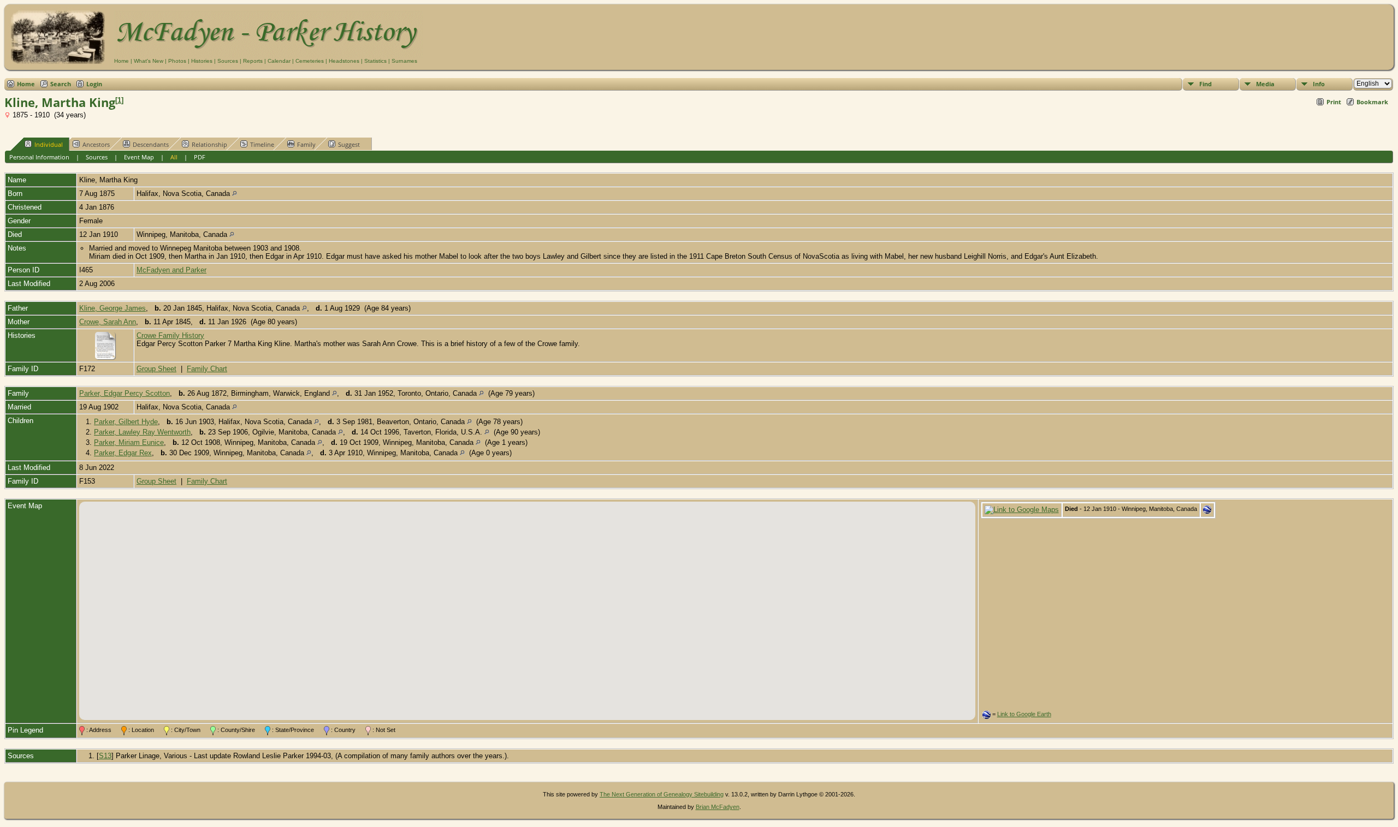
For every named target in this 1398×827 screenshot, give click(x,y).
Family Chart (207, 369)
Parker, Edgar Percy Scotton (124, 393)
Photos (177, 61)
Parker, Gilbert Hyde (126, 422)
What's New (148, 61)
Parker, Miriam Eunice (129, 442)
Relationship (209, 144)
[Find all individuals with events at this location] (234, 193)
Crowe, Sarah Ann (107, 322)
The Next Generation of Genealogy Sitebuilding (662, 794)
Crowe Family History (170, 335)
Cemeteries (309, 61)
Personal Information (39, 157)
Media (1265, 84)
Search (60, 84)
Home (121, 61)
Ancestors (96, 144)
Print (1333, 102)
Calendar (279, 61)
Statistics (375, 61)
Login (94, 84)
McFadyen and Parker (171, 270)
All (173, 157)
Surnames (404, 61)
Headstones (344, 61)
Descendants (151, 144)
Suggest (349, 144)
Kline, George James (112, 308)
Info (1319, 84)
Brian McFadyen (717, 807)
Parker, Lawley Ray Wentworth (142, 432)
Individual (48, 144)
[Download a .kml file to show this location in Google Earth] (1207, 511)
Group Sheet (156, 369)
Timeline (262, 144)
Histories (201, 61)
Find (1205, 84)
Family (306, 144)
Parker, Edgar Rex (123, 453)
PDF (199, 157)
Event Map (139, 157)
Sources (227, 61)
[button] (527, 604)
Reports (253, 61)
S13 (105, 756)
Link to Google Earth (1024, 714)
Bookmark (1372, 102)
